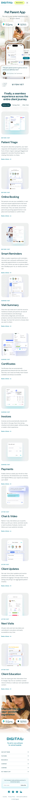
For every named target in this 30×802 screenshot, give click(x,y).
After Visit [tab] (25, 105)
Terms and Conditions (21, 796)
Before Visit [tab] (6, 105)
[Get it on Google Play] (7, 24)
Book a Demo (19, 2)
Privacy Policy (11, 796)
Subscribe (23, 785)
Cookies (5, 796)
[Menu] (27, 2)
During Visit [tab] (16, 105)
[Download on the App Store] (22, 24)
